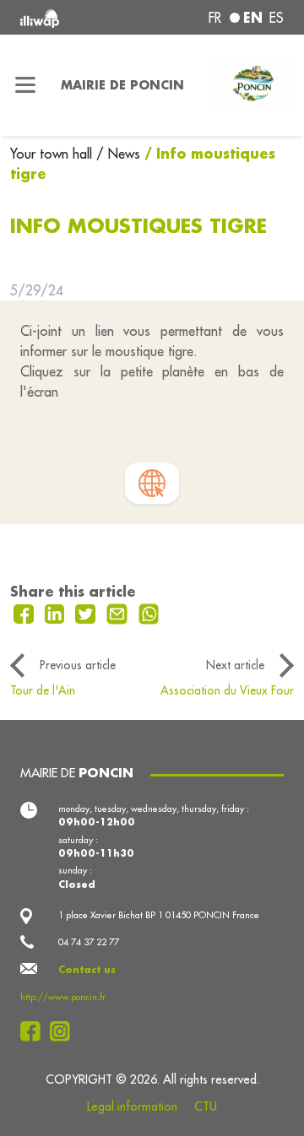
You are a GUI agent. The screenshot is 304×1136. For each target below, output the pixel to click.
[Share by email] (119, 611)
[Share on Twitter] (87, 611)
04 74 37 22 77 (88, 942)
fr (215, 17)
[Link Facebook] (35, 1031)
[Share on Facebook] (25, 611)
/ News (118, 153)
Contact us (87, 970)
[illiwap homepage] (69, 17)
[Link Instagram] (64, 1031)
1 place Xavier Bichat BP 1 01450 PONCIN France (158, 915)
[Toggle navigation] (25, 85)
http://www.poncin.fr (63, 997)
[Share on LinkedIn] (57, 611)
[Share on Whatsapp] (149, 611)
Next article (235, 665)
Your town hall (53, 153)
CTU (205, 1106)
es (276, 17)
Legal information (132, 1106)
